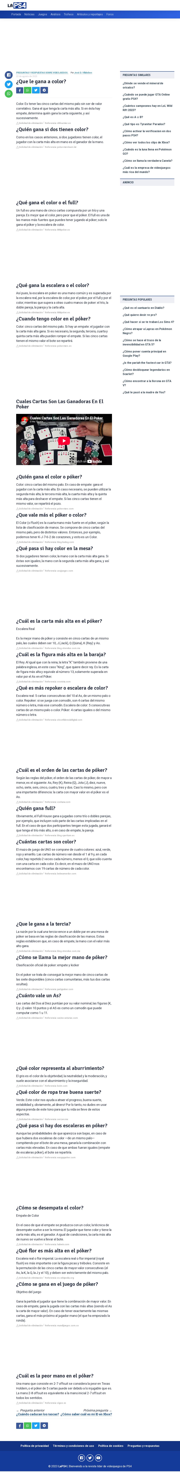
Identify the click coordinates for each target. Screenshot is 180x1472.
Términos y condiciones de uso (73, 1446)
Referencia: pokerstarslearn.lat (60, 147)
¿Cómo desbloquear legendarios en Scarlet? (146, 372)
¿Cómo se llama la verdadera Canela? (147, 160)
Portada (16, 14)
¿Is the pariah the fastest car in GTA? (147, 362)
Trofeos (68, 14)
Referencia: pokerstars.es (58, 346)
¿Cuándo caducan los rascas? (37, 1414)
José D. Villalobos (83, 72)
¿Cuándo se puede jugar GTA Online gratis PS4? (146, 96)
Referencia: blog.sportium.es (60, 835)
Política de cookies (110, 1446)
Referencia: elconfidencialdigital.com (63, 720)
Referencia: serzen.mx (56, 1119)
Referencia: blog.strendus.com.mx (62, 648)
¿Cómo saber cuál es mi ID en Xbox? (86, 1414)
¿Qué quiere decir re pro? (140, 315)
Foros (110, 14)
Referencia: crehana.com (57, 802)
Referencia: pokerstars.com (59, 509)
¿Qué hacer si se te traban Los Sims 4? (148, 322)
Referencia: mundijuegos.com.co (62, 1325)
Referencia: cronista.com (57, 681)
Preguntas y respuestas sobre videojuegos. (42, 72)
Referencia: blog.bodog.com (59, 542)
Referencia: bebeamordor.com (60, 873)
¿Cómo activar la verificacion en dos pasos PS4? (147, 133)
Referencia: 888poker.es (57, 230)
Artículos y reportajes (90, 14)
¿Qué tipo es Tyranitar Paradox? (144, 124)
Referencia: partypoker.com (59, 989)
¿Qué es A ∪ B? (133, 117)
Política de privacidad (35, 1446)
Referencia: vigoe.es (55, 1403)
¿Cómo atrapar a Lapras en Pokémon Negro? (147, 331)
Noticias (29, 14)
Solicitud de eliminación (31, 123)
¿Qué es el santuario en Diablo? (144, 308)
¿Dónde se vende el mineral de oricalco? (143, 85)
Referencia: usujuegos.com (59, 571)
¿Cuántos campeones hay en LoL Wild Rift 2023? (147, 108)
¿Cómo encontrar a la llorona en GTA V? (147, 383)
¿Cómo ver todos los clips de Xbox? (146, 142)
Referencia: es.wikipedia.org (59, 1278)
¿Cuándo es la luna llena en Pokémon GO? (147, 151)
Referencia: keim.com (56, 1086)
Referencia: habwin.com (57, 1244)
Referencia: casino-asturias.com (61, 1018)
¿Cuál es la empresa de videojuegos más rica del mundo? (147, 170)
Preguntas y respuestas (143, 1446)
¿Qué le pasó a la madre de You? (144, 392)
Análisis (55, 14)
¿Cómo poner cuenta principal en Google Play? (144, 353)
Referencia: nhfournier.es (58, 123)
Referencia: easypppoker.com (60, 1157)
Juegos (42, 14)
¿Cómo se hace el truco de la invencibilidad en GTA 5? (142, 342)
